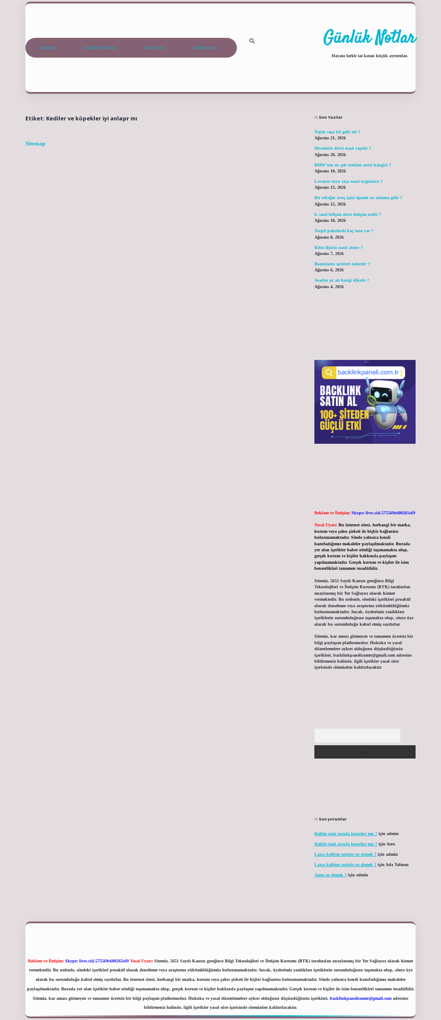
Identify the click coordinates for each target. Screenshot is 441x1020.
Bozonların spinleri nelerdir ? (342, 263)
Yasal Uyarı (155, 47)
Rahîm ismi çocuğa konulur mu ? (345, 833)
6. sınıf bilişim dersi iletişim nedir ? (347, 214)
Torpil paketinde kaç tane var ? (343, 230)
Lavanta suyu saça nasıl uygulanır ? (348, 181)
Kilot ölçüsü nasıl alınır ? (338, 247)
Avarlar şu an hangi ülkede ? (341, 280)
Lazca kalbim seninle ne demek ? (345, 854)
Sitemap (35, 144)
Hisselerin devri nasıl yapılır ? (342, 148)
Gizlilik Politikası (99, 47)
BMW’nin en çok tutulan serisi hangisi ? (352, 165)
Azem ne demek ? (330, 875)
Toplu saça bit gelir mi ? (337, 131)
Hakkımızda (204, 47)
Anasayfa (47, 47)
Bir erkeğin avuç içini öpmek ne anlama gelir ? (358, 197)
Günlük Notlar (369, 38)
